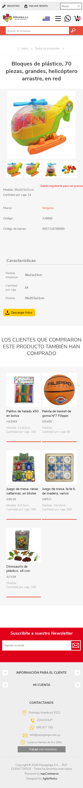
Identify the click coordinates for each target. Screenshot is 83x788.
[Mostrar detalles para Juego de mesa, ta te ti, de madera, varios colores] (59, 467)
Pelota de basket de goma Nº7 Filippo (56, 413)
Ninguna (47, 208)
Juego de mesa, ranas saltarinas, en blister (22, 491)
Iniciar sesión (38, 6)
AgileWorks (50, 779)
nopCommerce (49, 774)
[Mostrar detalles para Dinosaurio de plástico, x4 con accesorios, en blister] (23, 545)
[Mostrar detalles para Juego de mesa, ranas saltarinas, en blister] (23, 467)
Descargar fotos (21, 313)
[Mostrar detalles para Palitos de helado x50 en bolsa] (23, 390)
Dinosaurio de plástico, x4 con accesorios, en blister (22, 571)
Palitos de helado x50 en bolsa (22, 413)
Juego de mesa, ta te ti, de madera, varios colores (59, 493)
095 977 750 (67, 18)
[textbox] (37, 31)
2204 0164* (44, 720)
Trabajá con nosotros (43, 749)
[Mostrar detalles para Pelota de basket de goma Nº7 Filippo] (59, 390)
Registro (13, 6)
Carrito (77, 18)
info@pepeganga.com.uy (45, 735)
